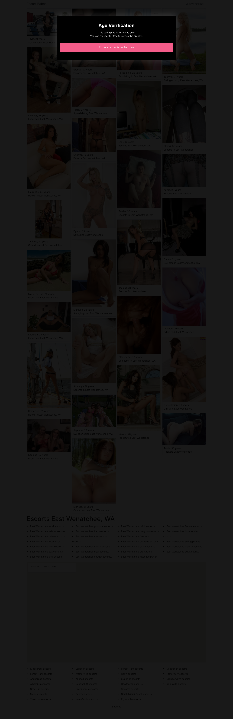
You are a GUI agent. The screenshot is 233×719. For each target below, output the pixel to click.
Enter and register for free (116, 47)
